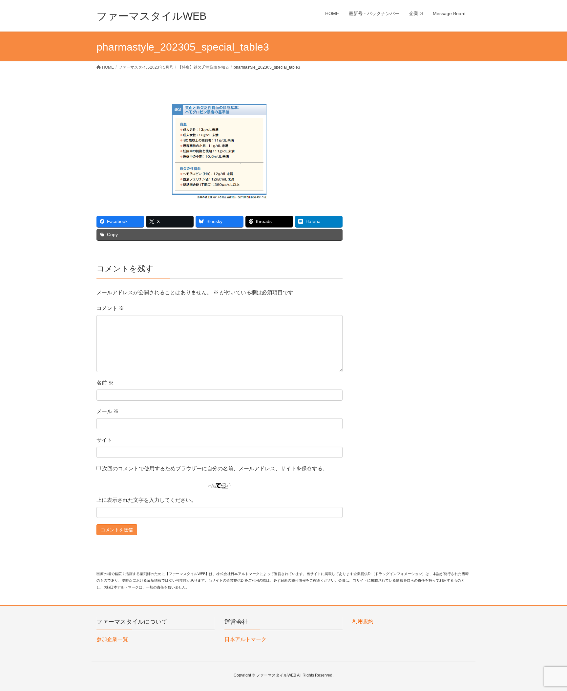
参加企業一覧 (112, 639)
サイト (104, 440)
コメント (110, 308)
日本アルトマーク (245, 639)
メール (107, 411)
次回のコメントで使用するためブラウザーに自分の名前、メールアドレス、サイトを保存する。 (215, 468)
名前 (105, 383)
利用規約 (362, 621)
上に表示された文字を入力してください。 (146, 500)
